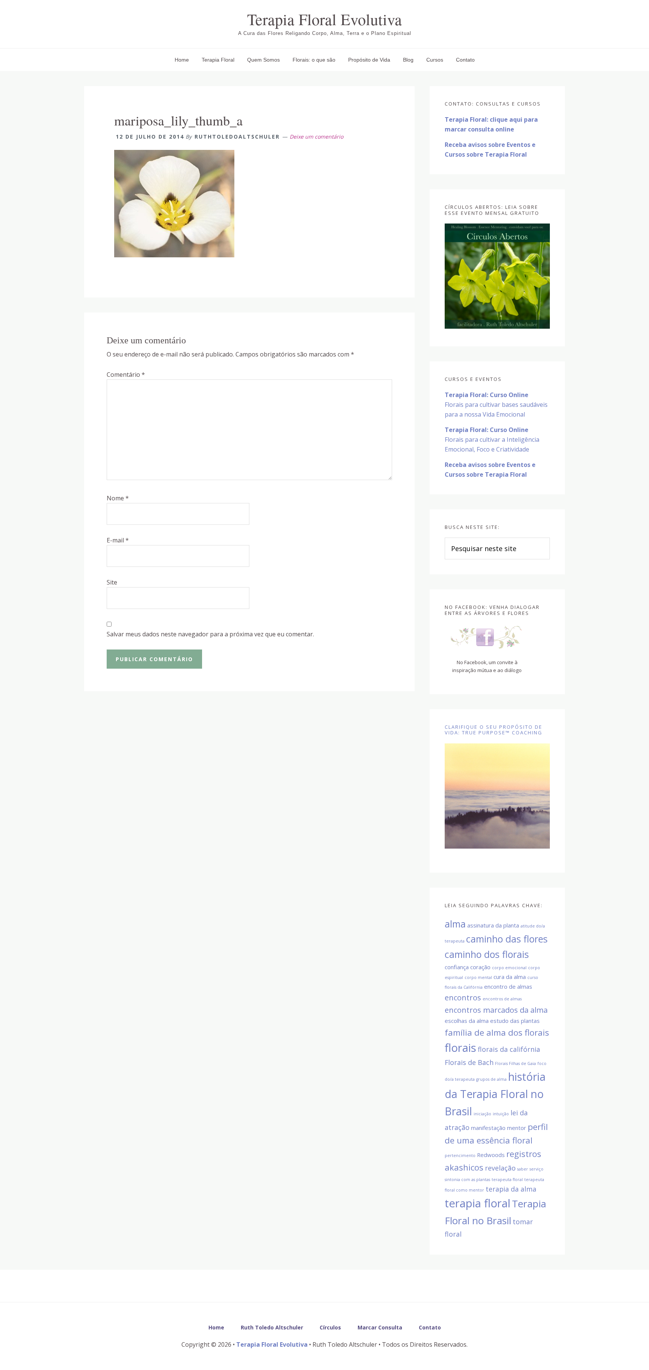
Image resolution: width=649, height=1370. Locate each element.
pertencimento (460, 1155)
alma (455, 923)
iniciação (482, 1113)
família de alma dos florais (497, 1032)
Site (112, 582)
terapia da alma (511, 1188)
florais (460, 1047)
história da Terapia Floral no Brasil (495, 1093)
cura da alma (510, 976)
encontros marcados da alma (496, 1009)
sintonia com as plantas (467, 1179)
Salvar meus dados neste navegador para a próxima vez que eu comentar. (210, 634)
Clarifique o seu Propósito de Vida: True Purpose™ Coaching (493, 730)
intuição (501, 1113)
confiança (457, 967)
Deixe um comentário (316, 136)
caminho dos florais (487, 954)
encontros (463, 997)
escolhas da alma (467, 1020)
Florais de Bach (469, 1062)
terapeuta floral (507, 1179)
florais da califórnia (509, 1049)
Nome (118, 498)
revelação (500, 1167)
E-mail (118, 540)
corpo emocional (509, 967)
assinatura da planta (493, 925)
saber (522, 1169)
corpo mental (478, 977)
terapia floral (477, 1203)
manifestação (488, 1127)
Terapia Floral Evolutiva (324, 19)
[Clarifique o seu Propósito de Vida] (497, 796)
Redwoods (491, 1155)
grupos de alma (491, 1079)
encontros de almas (502, 998)
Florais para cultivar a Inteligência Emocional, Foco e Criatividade (492, 439)
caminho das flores (507, 938)
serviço (536, 1169)
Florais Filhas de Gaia (515, 1063)
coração (480, 967)
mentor (516, 1127)
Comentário (126, 374)
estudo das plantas (515, 1020)
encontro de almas (508, 986)
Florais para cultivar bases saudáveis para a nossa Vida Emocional (496, 404)
